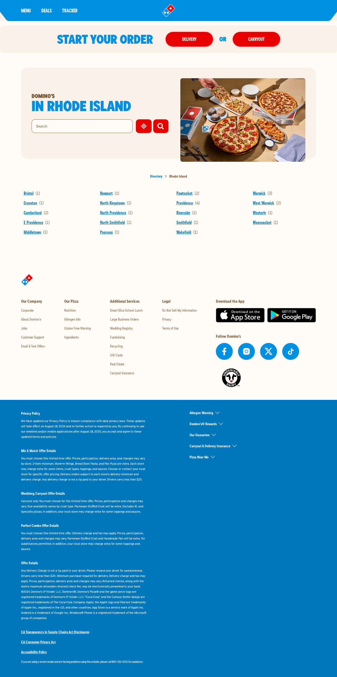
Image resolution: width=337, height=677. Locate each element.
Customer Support (32, 337)
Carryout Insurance (122, 373)
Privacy (166, 319)
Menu (26, 10)
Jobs (24, 328)
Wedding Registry (121, 328)
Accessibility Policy (34, 652)
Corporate (27, 310)
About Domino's (31, 319)
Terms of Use (170, 328)
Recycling (116, 346)
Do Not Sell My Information (179, 310)
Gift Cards (116, 355)
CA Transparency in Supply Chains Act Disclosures (55, 632)
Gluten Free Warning (77, 328)
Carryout (256, 39)
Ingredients (71, 337)
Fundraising (117, 337)
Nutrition (70, 310)
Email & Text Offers (33, 346)
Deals (46, 10)
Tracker (70, 10)
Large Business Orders (124, 319)
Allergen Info (72, 319)
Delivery (189, 39)
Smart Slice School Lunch (126, 310)
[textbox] (84, 661)
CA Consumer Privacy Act (38, 642)
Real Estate (117, 364)
